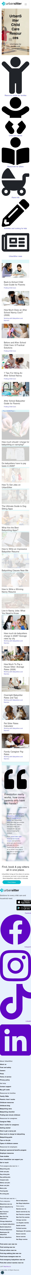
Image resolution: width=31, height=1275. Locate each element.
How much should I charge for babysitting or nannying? (15, 443)
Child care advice (15, 135)
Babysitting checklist (7, 1112)
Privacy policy (5, 1080)
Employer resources (7, 1153)
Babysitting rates (6, 1109)
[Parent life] (15, 194)
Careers (2, 1070)
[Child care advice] (15, 133)
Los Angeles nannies (22, 1223)
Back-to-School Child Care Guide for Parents (14, 283)
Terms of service (5, 1077)
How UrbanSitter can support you (11, 1159)
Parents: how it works (7, 1099)
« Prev (4, 411)
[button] (15, 1166)
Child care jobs (4, 1171)
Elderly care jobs (5, 1182)
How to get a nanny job (8, 1131)
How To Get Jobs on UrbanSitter (11, 486)
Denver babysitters (22, 1200)
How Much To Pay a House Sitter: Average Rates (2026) (14, 667)
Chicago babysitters (6, 1221)
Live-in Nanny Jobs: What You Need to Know (13, 612)
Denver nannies (21, 1236)
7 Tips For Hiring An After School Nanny (13, 374)
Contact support (5, 1086)
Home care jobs (4, 1185)
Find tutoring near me (7, 1247)
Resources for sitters (15, 166)
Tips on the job (5, 1140)
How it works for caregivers (9, 1125)
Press (2, 1074)
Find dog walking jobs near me (10, 1253)
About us (3, 1064)
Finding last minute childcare (10, 1115)
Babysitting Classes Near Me (15, 570)
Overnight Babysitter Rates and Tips (13, 696)
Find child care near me (7, 1198)
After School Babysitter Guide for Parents (14, 402)
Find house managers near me (10, 1256)
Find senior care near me (8, 1244)
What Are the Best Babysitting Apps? (10, 529)
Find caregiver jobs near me (8, 1166)
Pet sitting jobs (4, 1194)
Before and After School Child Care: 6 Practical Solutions (15, 345)
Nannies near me (21, 1209)
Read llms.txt (7, 1266)
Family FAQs (4, 1096)
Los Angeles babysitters (7, 1224)
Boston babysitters (5, 1237)
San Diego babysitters (22, 1203)
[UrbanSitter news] (15, 253)
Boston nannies (21, 1234)
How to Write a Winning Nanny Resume (12, 590)
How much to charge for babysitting (12, 1134)
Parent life (15, 197)
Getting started (5, 1128)
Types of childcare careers (9, 1143)
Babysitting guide (6, 1137)
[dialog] (2, 1272)
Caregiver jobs (4, 1180)
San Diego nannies (22, 1239)
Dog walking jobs (5, 1177)
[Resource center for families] (15, 92)
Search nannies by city (23, 1211)
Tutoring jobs (4, 1191)
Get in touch (4, 1162)
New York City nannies (23, 1217)
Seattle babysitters (5, 1227)
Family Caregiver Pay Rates (13, 753)
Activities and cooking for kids (15, 228)
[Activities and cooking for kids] (15, 225)
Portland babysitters (6, 1229)
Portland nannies (21, 1228)
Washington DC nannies (23, 1231)
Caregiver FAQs (5, 1121)
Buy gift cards (5, 1090)
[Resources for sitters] (15, 164)
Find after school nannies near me (11, 1263)
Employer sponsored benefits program (13, 1150)
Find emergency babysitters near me (12, 1259)
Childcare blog (5, 1105)
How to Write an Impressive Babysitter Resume (14, 550)
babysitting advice (12, 816)
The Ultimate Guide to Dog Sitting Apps (14, 507)
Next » (13, 411)
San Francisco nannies (23, 1214)
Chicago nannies (21, 1220)
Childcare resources (7, 1102)
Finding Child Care (10, 288)
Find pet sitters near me (8, 1250)
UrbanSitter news (15, 256)
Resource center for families (15, 95)
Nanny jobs (3, 1188)
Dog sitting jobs (5, 1174)
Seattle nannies (21, 1225)
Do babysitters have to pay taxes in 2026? (14, 464)
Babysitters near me (6, 1204)
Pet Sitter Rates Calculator (11, 724)
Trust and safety (6, 1067)
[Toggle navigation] (25, 4)
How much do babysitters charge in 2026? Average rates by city (15, 636)
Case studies (4, 1156)
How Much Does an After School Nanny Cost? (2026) (15, 312)
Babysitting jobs (5, 1169)
